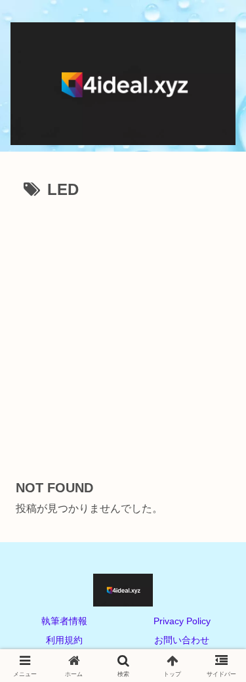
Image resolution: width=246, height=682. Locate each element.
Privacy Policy (182, 621)
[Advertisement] (123, 334)
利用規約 (64, 640)
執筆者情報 (64, 621)
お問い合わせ (181, 640)
